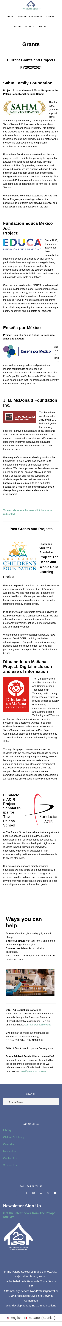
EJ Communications (44, 1305)
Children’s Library (13, 1137)
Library (7, 1130)
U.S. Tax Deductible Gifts (37, 1024)
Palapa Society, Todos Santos (31, 5)
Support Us (10, 1165)
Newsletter (9, 1151)
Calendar (8, 1144)
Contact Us (10, 1158)
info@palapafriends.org (33, 1071)
